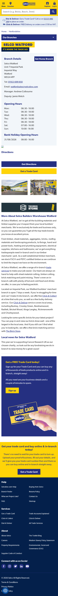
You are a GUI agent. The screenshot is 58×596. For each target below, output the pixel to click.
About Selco (6, 536)
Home (3, 31)
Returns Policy (34, 492)
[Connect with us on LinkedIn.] (21, 566)
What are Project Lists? (10, 496)
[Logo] (29, 4)
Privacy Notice (7, 586)
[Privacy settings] (5, 590)
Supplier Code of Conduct (11, 553)
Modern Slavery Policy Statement (41, 540)
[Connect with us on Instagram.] (9, 566)
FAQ (3, 501)
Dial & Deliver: (12, 19)
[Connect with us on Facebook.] (3, 566)
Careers (4, 540)
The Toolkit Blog (35, 536)
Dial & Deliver (6, 523)
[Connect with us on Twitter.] (15, 566)
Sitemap (32, 501)
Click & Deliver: (13, 24)
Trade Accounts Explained (39, 514)
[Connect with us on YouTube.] (27, 566)
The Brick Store (13, 331)
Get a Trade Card (8, 514)
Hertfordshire (14, 31)
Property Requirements (10, 545)
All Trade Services (36, 523)
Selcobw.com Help (8, 487)
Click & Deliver (21, 302)
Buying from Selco (36, 487)
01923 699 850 (15, 82)
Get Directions (29, 164)
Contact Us (33, 496)
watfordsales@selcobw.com (24, 86)
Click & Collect (49, 296)
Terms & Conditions (9, 582)
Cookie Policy (7, 591)
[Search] (53, 12)
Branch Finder (6, 492)
